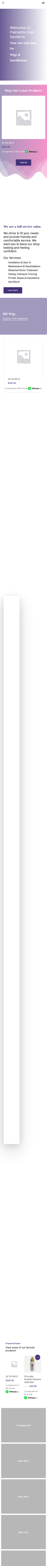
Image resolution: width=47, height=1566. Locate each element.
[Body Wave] (23, 1461)
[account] (33, 2)
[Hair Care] (23, 1532)
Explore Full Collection (15, 318)
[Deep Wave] (23, 1496)
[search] (28, 2)
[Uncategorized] (23, 1425)
